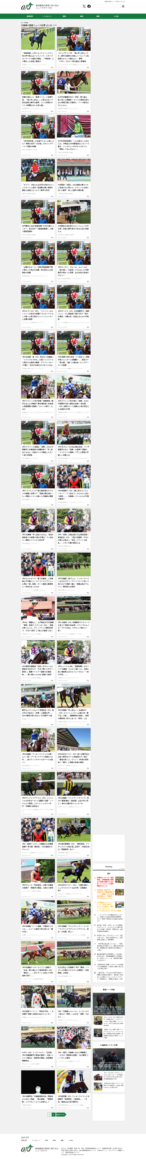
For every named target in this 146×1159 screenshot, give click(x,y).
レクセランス (74, 765)
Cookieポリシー (102, 1150)
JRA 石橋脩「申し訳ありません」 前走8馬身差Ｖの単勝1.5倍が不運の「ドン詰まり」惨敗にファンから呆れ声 (38, 537)
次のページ (60, 1114)
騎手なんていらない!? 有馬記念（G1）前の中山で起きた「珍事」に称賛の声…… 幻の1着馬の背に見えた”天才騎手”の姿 (38, 713)
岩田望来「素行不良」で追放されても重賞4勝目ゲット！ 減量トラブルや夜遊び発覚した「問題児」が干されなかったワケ (105, 894)
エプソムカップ (26, 322)
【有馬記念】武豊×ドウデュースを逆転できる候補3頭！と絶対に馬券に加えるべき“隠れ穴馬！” (110, 966)
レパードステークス (28, 590)
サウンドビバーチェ (41, 276)
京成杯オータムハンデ (68, 721)
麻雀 (54, 1140)
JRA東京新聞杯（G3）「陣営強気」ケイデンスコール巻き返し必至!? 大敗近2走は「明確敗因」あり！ (74, 846)
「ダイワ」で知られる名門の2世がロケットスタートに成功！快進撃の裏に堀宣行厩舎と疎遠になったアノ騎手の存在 (38, 187)
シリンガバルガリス (76, 278)
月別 (82, 1148)
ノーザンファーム (63, 1061)
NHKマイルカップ (63, 806)
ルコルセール (42, 590)
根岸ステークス (30, 108)
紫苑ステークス (30, 276)
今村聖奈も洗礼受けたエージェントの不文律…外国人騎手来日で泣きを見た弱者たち (73, 228)
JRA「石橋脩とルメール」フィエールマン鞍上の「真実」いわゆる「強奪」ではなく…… (73, 1014)
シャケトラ (28, 1064)
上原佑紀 (33, 193)
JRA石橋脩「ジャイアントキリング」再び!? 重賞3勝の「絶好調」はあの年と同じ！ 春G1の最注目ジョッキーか (73, 800)
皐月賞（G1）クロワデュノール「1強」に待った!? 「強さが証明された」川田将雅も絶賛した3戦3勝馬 (110, 937)
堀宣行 (24, 149)
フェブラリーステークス (65, 64)
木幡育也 (28, 1105)
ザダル (39, 412)
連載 (62, 1140)
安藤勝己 (60, 108)
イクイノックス (30, 64)
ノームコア (29, 935)
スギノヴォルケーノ (32, 719)
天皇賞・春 (29, 368)
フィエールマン (66, 1020)
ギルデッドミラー (31, 412)
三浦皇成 (60, 193)
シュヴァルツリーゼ (76, 894)
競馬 (52, 67)
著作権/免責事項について (93, 1148)
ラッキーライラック (75, 935)
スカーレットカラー (44, 809)
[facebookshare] (89, 6)
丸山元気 (60, 976)
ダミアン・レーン (38, 935)
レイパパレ (65, 678)
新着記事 (24, 1140)
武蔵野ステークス (67, 502)
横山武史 (60, 458)
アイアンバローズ (73, 108)
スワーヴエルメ (78, 634)
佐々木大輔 (33, 149)
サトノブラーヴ (73, 678)
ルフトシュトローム (81, 721)
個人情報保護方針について (87, 1150)
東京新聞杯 (61, 852)
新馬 (64, 278)
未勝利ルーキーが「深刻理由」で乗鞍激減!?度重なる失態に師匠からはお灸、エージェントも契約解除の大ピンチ (105, 882)
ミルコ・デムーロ (27, 678)
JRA (23, 458)
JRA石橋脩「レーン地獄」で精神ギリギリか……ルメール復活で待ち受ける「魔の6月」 (37, 929)
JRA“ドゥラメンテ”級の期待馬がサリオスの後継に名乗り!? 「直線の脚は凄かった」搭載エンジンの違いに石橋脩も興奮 (37, 493)
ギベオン (70, 976)
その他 (71, 1140)
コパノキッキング (31, 1017)
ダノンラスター (33, 458)
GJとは (63, 1148)
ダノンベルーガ (33, 499)
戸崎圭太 (60, 152)
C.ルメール (74, 1020)
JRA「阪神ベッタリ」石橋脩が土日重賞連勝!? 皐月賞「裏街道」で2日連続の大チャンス (37, 846)
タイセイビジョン (78, 806)
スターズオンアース (73, 322)
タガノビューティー (82, 64)
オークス (60, 322)
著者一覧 (77, 1148)
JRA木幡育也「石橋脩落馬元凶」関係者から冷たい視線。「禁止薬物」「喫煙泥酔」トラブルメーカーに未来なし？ (37, 1099)
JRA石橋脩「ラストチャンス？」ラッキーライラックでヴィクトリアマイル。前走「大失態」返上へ (73, 929)
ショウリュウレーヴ (77, 368)
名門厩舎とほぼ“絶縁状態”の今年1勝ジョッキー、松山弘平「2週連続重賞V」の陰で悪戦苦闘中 (38, 228)
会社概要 (70, 1148)
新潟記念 (60, 546)
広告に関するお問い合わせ (69, 1150)
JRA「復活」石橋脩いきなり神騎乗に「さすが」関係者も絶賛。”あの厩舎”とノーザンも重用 (73, 1055)
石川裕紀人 (61, 235)
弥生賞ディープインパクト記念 (71, 412)
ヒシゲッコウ (76, 1061)
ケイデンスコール (74, 852)
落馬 (66, 1105)
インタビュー (36, 1140)
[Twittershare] (84, 6)
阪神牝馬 (40, 979)
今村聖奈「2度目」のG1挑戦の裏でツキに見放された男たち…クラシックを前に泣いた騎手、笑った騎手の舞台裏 (73, 187)
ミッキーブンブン (70, 590)
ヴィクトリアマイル (28, 809)
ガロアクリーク (40, 322)
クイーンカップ (72, 458)
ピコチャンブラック (41, 64)
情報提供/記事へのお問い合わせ (112, 1148)
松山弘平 (24, 235)
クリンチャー (26, 852)
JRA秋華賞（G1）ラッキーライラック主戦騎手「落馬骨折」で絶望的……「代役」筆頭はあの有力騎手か (73, 1099)
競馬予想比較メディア (72, 1152)
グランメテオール (34, 765)
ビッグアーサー (62, 368)
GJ (27, 6)
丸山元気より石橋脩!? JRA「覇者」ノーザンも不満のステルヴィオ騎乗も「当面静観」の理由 (73, 970)
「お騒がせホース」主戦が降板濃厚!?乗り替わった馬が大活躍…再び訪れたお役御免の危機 (37, 269)
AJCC (33, 1064)
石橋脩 (24, 64)
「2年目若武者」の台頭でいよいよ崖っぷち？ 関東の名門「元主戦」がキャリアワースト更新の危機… (38, 143)
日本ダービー (62, 765)
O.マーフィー (41, 1017)
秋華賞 (63, 1105)
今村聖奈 (71, 235)
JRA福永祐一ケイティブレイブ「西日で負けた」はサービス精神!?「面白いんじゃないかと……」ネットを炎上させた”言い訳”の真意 (109, 907)
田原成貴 (66, 152)
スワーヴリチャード (63, 634)
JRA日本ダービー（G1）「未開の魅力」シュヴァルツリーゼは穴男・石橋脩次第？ (73, 887)
